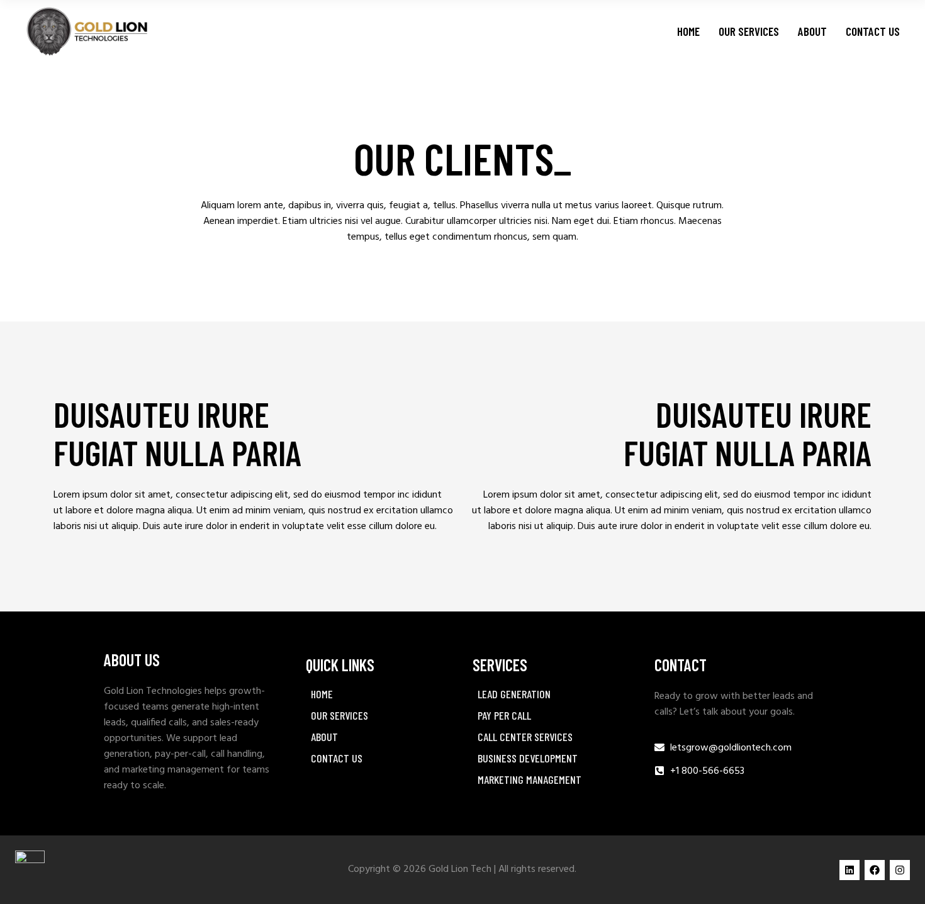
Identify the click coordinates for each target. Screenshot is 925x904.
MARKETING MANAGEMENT (529, 779)
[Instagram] (900, 870)
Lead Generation (514, 694)
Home (322, 694)
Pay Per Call (504, 715)
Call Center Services (525, 737)
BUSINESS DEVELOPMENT (528, 758)
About (324, 737)
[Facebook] (875, 870)
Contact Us (336, 758)
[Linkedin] (849, 870)
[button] (379, 715)
